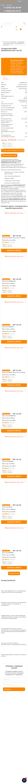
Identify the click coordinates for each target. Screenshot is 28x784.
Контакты (9, 5)
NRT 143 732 (17, 325)
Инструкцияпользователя (6, 78)
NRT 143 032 (17, 236)
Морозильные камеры (17, 32)
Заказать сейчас (14, 250)
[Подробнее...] (14, 213)
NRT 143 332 (17, 279)
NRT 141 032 (17, 370)
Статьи (3, 5)
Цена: (4, 140)
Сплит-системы (5, 36)
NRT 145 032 (17, 505)
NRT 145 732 (17, 550)
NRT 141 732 (17, 459)
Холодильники (5, 32)
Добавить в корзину (18, 150)
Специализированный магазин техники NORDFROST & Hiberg (14, 17)
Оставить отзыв (14, 573)
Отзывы (20, 1)
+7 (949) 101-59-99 (12, 7)
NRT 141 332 (17, 414)
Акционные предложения (8, 1)
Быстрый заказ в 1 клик (9, 155)
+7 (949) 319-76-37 (12, 11)
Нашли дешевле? (9, 144)
